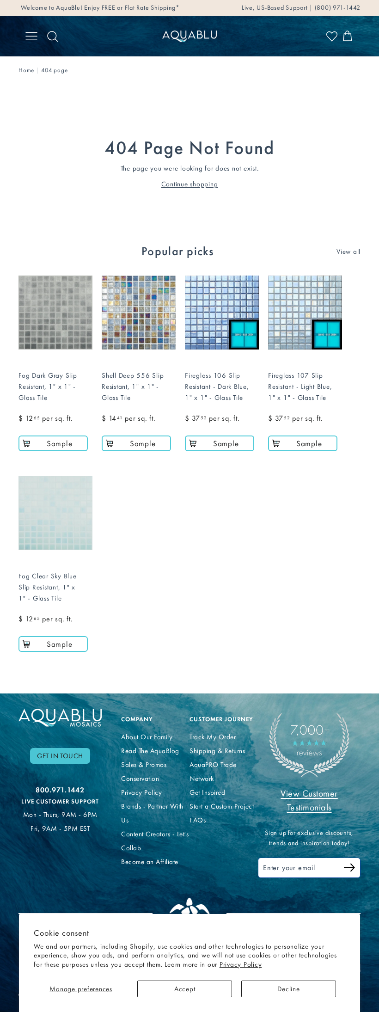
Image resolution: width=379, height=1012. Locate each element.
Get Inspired (207, 792)
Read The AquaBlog (150, 751)
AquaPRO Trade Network (213, 772)
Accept (185, 989)
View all (348, 251)
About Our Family (146, 737)
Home (26, 70)
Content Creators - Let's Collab (155, 841)
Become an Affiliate (149, 862)
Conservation (140, 778)
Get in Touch (60, 756)
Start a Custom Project (222, 806)
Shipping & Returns (217, 751)
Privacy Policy (241, 964)
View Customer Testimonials (309, 800)
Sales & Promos (143, 765)
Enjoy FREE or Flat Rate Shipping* (132, 8)
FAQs (198, 820)
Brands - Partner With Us (152, 813)
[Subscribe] (349, 869)
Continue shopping (189, 184)
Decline (288, 989)
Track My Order (213, 737)
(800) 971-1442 (337, 8)
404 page (54, 70)
